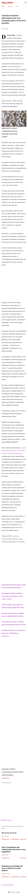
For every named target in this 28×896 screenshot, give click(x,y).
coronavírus (7, 772)
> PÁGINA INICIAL (6, 820)
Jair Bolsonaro (7, 775)
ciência (12, 769)
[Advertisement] (14, 283)
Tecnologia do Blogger (15, 892)
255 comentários (14, 876)
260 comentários (14, 839)
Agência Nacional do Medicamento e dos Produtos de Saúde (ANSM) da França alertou (14, 450)
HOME (3, 6)
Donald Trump (17, 772)
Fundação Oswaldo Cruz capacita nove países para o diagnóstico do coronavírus (13, 633)
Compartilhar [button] (5, 778)
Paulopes (7, 2)
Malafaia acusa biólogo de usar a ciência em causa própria (12, 868)
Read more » (23, 839)
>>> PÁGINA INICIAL (7, 885)
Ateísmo (10, 6)
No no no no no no (9, 833)
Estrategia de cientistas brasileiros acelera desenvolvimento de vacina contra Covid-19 (12, 596)
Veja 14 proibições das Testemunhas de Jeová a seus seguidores (13, 849)
